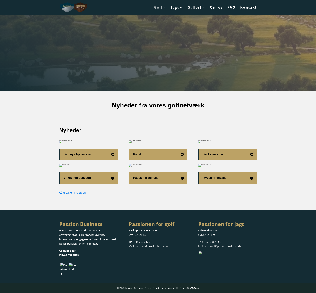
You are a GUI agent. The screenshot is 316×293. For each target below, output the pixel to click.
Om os (216, 8)
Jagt (175, 8)
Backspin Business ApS (143, 230)
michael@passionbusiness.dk (154, 246)
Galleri (194, 8)
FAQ (231, 8)
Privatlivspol (67, 255)
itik (77, 255)
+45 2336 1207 (143, 242)
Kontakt (248, 8)
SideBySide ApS (208, 230)
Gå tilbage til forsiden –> (74, 192)
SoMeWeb (193, 288)
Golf (158, 8)
